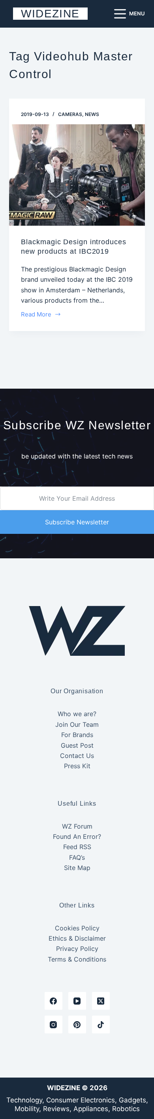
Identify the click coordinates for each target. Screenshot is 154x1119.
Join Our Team (77, 724)
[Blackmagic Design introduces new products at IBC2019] (77, 175)
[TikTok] (101, 1024)
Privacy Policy (77, 948)
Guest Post (77, 745)
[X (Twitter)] (101, 1001)
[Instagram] (53, 1024)
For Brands (77, 735)
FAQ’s (77, 857)
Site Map (77, 868)
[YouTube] (77, 1001)
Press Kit (77, 766)
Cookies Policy (77, 928)
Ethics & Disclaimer (77, 938)
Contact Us (77, 756)
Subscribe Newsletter (77, 522)
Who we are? (77, 714)
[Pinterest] (77, 1024)
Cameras (70, 114)
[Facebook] (53, 1001)
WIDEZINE (50, 13)
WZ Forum (77, 826)
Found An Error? (77, 836)
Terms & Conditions (77, 959)
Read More (36, 315)
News (92, 114)
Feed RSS (77, 847)
